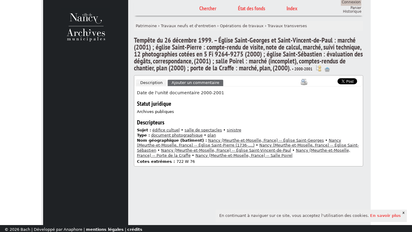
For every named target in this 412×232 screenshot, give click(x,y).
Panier (355, 8)
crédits (134, 229)
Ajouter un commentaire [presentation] (195, 82)
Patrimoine (146, 26)
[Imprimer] (304, 81)
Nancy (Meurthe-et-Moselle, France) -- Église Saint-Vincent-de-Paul (226, 150)
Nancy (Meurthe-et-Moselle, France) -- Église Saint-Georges (266, 140)
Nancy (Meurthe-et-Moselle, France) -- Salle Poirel (244, 155)
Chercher (207, 8)
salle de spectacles (203, 130)
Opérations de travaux (242, 26)
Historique (352, 11)
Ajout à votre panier (327, 69)
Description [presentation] (151, 82)
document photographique (177, 135)
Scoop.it (328, 80)
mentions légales (105, 229)
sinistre (234, 130)
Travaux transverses (287, 26)
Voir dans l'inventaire (318, 68)
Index (292, 8)
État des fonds (251, 8)
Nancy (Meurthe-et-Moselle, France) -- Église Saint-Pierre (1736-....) (239, 143)
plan (212, 135)
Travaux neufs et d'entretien (188, 26)
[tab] (151, 83)
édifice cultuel (166, 130)
